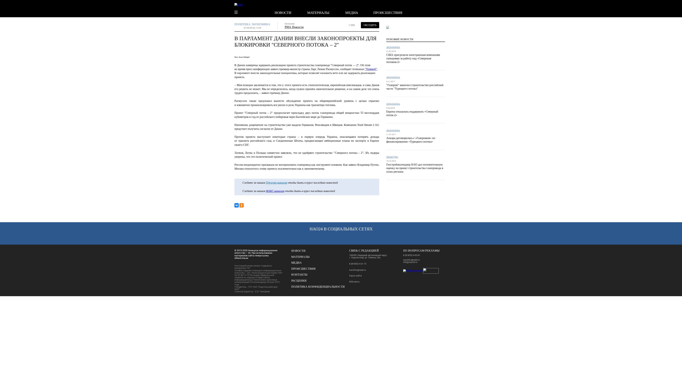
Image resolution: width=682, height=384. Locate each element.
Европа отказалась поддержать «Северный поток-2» (412, 113)
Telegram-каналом (276, 182)
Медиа (351, 13)
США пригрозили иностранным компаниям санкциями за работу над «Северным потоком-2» (413, 58)
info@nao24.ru (410, 262)
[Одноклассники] (241, 205)
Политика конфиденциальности (318, 286)
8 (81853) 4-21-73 (357, 263)
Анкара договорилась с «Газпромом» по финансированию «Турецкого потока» (410, 140)
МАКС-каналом (275, 191)
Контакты (299, 274)
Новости (283, 13)
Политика (242, 24)
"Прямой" (371, 69)
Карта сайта (355, 275)
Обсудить (370, 25)
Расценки (299, 280)
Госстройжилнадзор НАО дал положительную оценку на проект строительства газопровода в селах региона (414, 168)
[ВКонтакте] (236, 205)
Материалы (318, 13)
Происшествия (387, 13)
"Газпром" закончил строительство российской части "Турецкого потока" (414, 87)
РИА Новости (294, 27)
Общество (392, 157)
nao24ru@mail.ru (357, 269)
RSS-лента (354, 282)
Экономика (260, 24)
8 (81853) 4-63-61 (411, 255)
